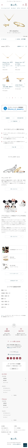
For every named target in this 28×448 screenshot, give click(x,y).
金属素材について (20, 46)
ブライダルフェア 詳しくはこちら (13, 1)
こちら (17, 351)
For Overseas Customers (14, 354)
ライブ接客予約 (14, 121)
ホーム (2, 315)
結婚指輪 (4, 403)
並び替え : (19, 39)
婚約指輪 (4, 405)
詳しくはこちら (14, 236)
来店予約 (21, 331)
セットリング (5, 382)
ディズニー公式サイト (17, 444)
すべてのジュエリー (6, 388)
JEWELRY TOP (14, 280)
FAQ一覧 (14, 147)
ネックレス (13, 8)
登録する (14, 368)
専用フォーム (9, 347)
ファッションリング (5, 8)
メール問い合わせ (15, 341)
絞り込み (4, 39)
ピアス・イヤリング (21, 8)
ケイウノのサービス (14, 273)
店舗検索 (7, 331)
